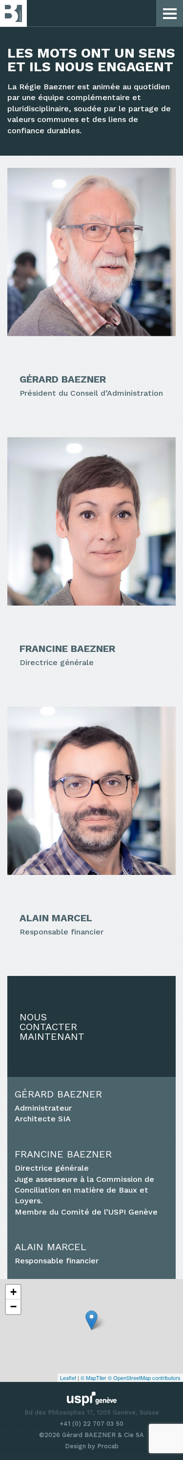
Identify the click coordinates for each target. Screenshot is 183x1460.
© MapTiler (93, 1377)
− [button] (13, 1306)
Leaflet (68, 1377)
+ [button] (13, 1292)
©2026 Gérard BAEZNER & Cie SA (91, 1435)
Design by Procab (92, 1446)
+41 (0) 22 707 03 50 (91, 1423)
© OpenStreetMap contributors (144, 1377)
